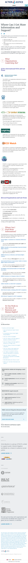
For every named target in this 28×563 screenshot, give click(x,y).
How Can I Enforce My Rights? (9, 336)
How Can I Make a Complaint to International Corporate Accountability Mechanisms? (11, 356)
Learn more (5, 453)
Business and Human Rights (8, 328)
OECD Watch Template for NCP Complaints (11, 296)
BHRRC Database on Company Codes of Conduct (13, 276)
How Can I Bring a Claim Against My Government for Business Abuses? (10, 349)
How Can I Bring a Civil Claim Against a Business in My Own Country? (11, 339)
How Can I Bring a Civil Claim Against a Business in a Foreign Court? (11, 342)
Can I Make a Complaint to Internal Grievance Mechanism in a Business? (11, 352)
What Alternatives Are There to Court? (11, 359)
